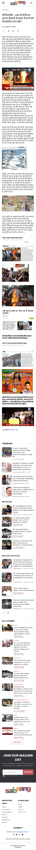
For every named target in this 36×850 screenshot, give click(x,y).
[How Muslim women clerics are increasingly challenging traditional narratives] (7, 480)
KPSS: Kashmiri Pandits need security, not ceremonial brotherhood (23, 733)
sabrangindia (17, 514)
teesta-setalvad (18, 536)
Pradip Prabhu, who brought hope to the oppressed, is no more (22, 719)
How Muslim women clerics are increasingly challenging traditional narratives (23, 478)
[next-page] (8, 613)
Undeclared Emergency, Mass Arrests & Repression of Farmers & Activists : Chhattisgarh (23, 491)
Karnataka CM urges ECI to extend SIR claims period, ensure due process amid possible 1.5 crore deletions (23, 563)
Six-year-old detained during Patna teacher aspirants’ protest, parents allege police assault (22, 647)
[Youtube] (22, 834)
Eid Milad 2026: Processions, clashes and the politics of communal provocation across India (23, 690)
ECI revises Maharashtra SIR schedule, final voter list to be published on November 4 (23, 577)
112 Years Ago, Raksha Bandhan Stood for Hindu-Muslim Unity (22, 531)
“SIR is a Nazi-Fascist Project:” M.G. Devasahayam (23, 589)
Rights (16, 728)
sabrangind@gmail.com (20, 832)
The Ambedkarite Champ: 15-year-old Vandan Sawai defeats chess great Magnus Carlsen (23, 509)
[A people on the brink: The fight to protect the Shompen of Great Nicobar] (7, 544)
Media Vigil (14, 430)
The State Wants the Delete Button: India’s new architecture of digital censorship (23, 603)
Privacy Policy (20, 776)
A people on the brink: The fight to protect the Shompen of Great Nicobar (23, 543)
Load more (17, 742)
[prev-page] (4, 613)
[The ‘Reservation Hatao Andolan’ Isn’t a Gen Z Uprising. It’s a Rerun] (7, 521)
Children (16, 640)
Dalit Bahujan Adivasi (5, 547)
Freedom (15, 496)
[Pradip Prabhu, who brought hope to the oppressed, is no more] (7, 718)
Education (16, 472)
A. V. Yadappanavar (18, 547)
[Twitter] (9, 31)
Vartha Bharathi (18, 593)
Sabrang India (18, 653)
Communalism (17, 483)
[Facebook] (4, 31)
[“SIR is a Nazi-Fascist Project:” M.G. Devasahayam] (7, 591)
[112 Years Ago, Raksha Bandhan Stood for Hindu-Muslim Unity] (7, 533)
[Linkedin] (13, 31)
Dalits (4, 513)
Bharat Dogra (18, 724)
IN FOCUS (7, 501)
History (5, 537)
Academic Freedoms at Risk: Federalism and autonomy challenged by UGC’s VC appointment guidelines (23, 466)
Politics (5, 10)
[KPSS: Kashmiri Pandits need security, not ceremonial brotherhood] (7, 731)
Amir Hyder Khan (18, 524)
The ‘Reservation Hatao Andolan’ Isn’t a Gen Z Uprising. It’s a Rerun (21, 520)
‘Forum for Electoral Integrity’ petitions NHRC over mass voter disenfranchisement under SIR (22, 452)
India (14, 459)
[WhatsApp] (18, 31)
